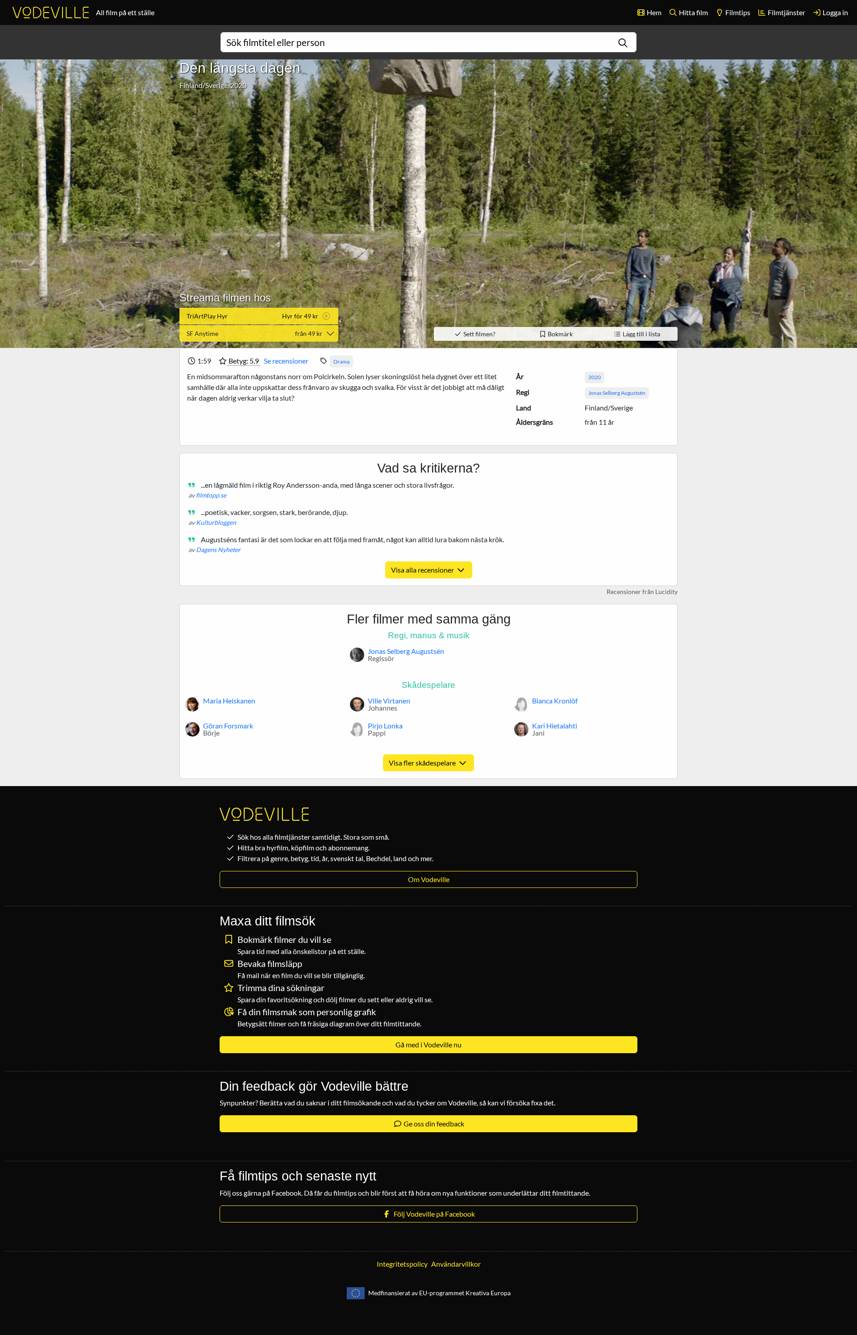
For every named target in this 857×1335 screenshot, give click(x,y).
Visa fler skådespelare (423, 762)
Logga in (834, 12)
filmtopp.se (211, 495)
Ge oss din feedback (433, 1123)
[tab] (258, 316)
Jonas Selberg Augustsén (616, 392)
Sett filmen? (478, 334)
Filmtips (737, 12)
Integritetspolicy (402, 1264)
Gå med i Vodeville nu (428, 1044)
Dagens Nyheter (218, 549)
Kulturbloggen (216, 522)
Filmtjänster (785, 12)
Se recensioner (286, 360)
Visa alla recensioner (423, 569)
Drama (341, 361)
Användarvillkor (456, 1264)
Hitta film (693, 12)
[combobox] (428, 42)
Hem (653, 12)
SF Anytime (254, 333)
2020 (594, 377)
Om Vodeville (428, 879)
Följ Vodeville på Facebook (433, 1213)
